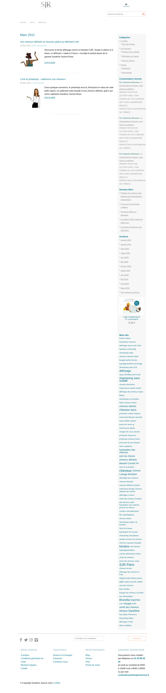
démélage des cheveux (128, 478)
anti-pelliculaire (132, 511)
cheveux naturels (126, 356)
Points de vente (93, 665)
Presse (123, 65)
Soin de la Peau (128, 44)
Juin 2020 (125, 257)
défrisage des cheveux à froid (129, 573)
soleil (131, 353)
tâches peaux (136, 578)
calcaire (136, 432)
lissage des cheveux (127, 593)
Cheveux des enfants (130, 52)
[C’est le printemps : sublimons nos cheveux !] (30, 98)
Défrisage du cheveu (130, 56)
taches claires (125, 338)
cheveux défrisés (128, 459)
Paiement (57, 658)
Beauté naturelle (135, 417)
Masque (123, 611)
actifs (134, 604)
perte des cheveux (126, 561)
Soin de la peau (125, 528)
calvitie (122, 539)
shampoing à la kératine (129, 399)
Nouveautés (127, 73)
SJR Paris (126, 564)
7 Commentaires (38, 83)
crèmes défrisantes (127, 554)
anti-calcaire (135, 546)
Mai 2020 (124, 262)
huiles (128, 578)
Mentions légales (28, 665)
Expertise (135, 600)
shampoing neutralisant (129, 535)
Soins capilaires (125, 446)
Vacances (132, 435)
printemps (123, 439)
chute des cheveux (127, 499)
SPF (137, 463)
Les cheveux (126, 49)
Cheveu (137, 470)
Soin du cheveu (128, 61)
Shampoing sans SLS (128, 367)
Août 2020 (125, 249)
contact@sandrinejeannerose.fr (133, 675)
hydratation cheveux (127, 342)
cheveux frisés (134, 439)
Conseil (131, 463)
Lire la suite (49, 62)
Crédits (24, 668)
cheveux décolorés (127, 384)
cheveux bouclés (126, 481)
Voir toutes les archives (130, 292)
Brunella (124, 600)
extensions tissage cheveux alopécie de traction (130, 490)
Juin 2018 (125, 275)
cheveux (125, 470)
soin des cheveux (126, 585)
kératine (124, 546)
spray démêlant (125, 375)
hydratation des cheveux (127, 451)
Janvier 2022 (126, 240)
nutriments (123, 417)
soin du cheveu (127, 456)
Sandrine (134, 611)
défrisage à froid (126, 622)
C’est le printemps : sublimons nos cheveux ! (43, 79)
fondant (138, 499)
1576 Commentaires (39, 46)
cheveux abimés (127, 406)
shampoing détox (126, 618)
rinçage (127, 603)
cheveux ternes (125, 568)
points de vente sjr (126, 424)
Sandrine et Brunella (127, 349)
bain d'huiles (124, 589)
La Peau (124, 41)
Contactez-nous (60, 662)
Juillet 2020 (125, 253)
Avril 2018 (125, 284)
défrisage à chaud (126, 495)
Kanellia (137, 543)
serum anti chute (134, 345)
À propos (25, 655)
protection (123, 435)
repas (140, 392)
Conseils (139, 593)
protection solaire (126, 413)
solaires (137, 413)
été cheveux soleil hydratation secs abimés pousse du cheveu (129, 505)
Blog (88, 655)
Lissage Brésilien (128, 474)
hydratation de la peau (128, 532)
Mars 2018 (125, 288)
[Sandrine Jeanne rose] (46, 5)
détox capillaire (125, 625)
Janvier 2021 (126, 244)
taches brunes (131, 360)
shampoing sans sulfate (129, 379)
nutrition (122, 511)
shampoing (123, 353)
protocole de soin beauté (129, 443)
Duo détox (123, 614)
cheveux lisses (131, 403)
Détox (121, 403)
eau (120, 596)
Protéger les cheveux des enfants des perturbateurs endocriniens (131, 196)
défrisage (125, 371)
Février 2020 (126, 266)
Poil (129, 614)
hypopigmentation (126, 364)
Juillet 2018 (125, 271)
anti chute (137, 375)
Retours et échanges (62, 655)
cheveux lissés (125, 518)
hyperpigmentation (127, 550)
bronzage (138, 364)
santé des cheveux (129, 607)
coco (121, 604)
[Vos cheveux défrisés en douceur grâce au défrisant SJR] (30, 59)
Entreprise (126, 68)
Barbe (121, 395)
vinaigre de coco (126, 432)
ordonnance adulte (127, 428)
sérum (134, 614)
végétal (122, 578)
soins (137, 561)
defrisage (123, 345)
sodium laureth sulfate (133, 582)
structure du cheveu (133, 539)
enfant (138, 554)
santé (136, 356)
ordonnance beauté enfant (130, 388)
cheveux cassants (126, 543)
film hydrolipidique (126, 515)
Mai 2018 (124, 279)
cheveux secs (127, 410)
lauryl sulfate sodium (127, 421)
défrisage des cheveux (128, 392)
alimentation (128, 596)
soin (121, 581)
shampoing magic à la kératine (128, 523)
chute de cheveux (126, 557)
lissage (122, 360)
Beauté (123, 463)
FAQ (88, 662)
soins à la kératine (126, 467)
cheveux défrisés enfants (129, 485)
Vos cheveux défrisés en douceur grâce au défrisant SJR (49, 42)
